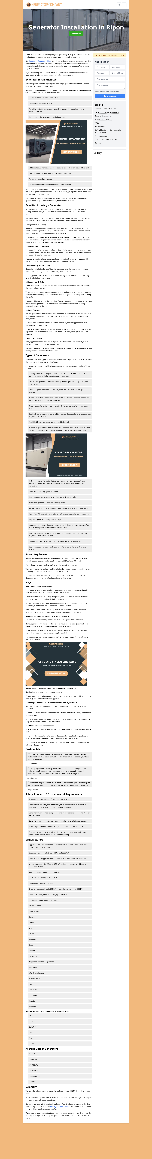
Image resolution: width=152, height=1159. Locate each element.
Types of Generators (103, 116)
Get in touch (76, 34)
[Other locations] (119, 4)
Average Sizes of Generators (106, 139)
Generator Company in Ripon (40, 61)
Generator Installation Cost (105, 109)
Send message (110, 96)
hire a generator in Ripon (60, 1106)
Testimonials (100, 126)
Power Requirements (103, 119)
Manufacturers (101, 136)
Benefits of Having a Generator (107, 112)
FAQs (97, 123)
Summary (99, 143)
